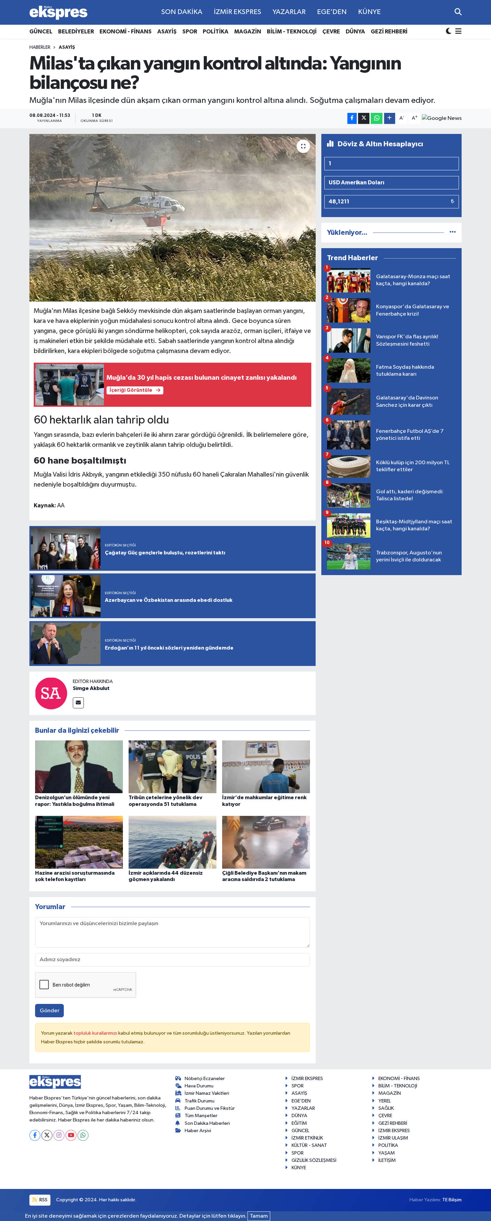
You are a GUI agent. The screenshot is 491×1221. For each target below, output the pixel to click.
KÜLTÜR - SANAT (309, 1145)
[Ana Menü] (457, 32)
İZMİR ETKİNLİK (307, 1138)
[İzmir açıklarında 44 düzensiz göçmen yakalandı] (172, 842)
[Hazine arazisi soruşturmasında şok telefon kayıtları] (79, 842)
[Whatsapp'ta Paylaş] (376, 118)
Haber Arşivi (198, 1130)
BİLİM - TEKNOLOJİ (292, 31)
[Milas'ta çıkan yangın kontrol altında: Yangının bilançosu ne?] (172, 218)
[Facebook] (34, 1135)
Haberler (39, 47)
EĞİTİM (299, 1123)
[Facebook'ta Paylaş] (352, 118)
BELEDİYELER (76, 31)
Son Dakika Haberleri (207, 1123)
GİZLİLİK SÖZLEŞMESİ (314, 1160)
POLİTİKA (215, 31)
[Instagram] (58, 1135)
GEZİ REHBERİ (389, 31)
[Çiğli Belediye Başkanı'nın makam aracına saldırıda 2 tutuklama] (266, 842)
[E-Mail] (78, 702)
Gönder (49, 1011)
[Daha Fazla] (389, 118)
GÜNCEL (40, 31)
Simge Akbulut (91, 688)
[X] (46, 1135)
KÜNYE (369, 12)
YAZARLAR (289, 12)
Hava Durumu (199, 1085)
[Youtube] (70, 1135)
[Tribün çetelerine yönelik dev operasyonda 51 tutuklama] (172, 766)
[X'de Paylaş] (363, 118)
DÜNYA (355, 31)
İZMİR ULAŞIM (393, 1138)
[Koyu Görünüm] (449, 32)
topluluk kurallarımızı (95, 1033)
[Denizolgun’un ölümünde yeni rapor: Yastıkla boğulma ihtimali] (79, 766)
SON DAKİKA (181, 12)
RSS (42, 1199)
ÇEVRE (331, 31)
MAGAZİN (247, 31)
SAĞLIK (386, 1108)
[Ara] (458, 12)
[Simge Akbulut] (51, 693)
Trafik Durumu (199, 1100)
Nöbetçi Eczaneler (205, 1078)
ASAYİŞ (167, 31)
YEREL (384, 1100)
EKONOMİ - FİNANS (126, 31)
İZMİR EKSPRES (237, 12)
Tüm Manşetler (201, 1115)
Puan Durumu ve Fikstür (210, 1108)
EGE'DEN (332, 12)
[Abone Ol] (442, 118)
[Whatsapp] (83, 1135)
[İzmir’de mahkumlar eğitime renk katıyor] (266, 766)
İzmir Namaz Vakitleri (207, 1093)
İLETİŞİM (387, 1160)
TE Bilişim (452, 1199)
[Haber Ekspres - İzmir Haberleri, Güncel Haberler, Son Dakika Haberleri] (58, 12)
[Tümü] (453, 232)
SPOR (189, 31)
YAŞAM (386, 1153)
